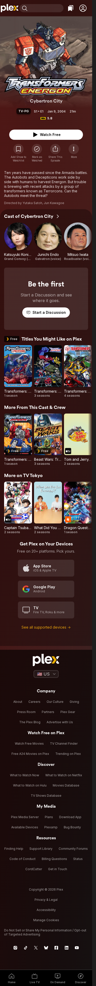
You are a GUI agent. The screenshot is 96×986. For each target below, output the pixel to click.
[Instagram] (15, 948)
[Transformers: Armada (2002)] (18, 440)
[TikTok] (25, 948)
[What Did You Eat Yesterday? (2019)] (48, 508)
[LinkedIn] (66, 948)
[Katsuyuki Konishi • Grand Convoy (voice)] (18, 241)
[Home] (9, 8)
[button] (83, 8)
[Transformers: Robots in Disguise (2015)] (78, 371)
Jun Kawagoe (54, 203)
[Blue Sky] (46, 948)
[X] (36, 948)
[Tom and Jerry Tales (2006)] (78, 440)
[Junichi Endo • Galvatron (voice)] (48, 241)
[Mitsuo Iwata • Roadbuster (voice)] (78, 241)
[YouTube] (77, 948)
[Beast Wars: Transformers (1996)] (48, 440)
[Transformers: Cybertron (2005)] (18, 371)
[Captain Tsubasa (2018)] (18, 508)
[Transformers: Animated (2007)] (48, 371)
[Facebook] (56, 948)
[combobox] (46, 8)
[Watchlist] (71, 8)
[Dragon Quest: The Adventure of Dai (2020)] (78, 508)
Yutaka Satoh (32, 203)
